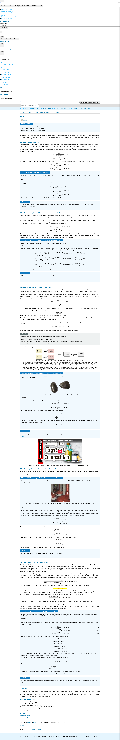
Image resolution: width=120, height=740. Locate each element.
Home (26, 108)
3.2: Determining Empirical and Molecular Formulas (36, 720)
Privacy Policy (45, 737)
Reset (2, 36)
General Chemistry (47, 108)
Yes (35, 729)
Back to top (22, 725)
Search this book (3, 23)
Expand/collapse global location (99, 108)
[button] (5, 82)
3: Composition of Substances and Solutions (82, 108)
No (40, 729)
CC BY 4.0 (81, 720)
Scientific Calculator (7, 72)
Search (22, 106)
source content (36, 722)
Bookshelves (35, 108)
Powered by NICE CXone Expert (39, 735)
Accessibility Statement (63, 737)
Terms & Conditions (53, 737)
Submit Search (4, 27)
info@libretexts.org (88, 737)
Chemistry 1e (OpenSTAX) (62, 108)
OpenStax (26, 119)
